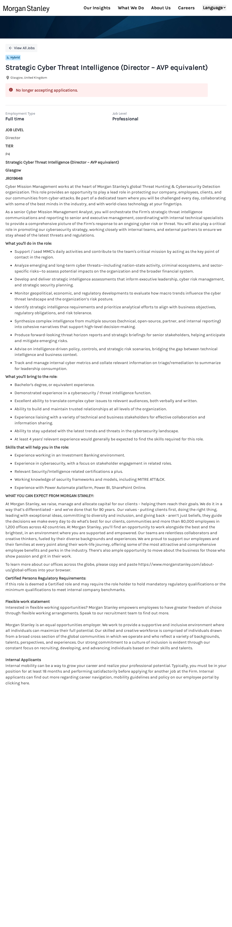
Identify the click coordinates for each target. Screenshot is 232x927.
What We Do (131, 7)
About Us (161, 7)
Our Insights (97, 7)
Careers (186, 7)
